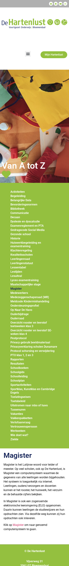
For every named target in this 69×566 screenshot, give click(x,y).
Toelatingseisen (20, 397)
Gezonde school (20, 234)
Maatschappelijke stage (25, 284)
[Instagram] (65, 4)
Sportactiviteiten (20, 385)
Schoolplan (17, 380)
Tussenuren (17, 409)
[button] (28, 54)
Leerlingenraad (20, 259)
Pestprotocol (18, 338)
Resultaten (17, 363)
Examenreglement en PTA (27, 225)
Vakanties (16, 414)
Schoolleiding (19, 376)
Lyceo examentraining (24, 280)
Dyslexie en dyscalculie (25, 221)
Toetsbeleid (17, 401)
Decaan (15, 217)
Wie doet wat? (19, 435)
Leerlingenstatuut (21, 263)
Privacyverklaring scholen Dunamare (33, 346)
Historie (15, 238)
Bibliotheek (17, 208)
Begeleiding (17, 196)
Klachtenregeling (21, 250)
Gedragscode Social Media (27, 230)
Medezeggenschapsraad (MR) (29, 297)
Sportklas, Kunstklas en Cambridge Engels (32, 390)
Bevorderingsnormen (23, 204)
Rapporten (17, 359)
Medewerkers (19, 293)
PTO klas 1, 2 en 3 (21, 355)
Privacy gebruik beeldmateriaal (30, 342)
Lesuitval (16, 276)
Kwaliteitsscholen (21, 254)
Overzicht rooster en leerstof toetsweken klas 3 (28, 324)
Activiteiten (17, 191)
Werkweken (17, 431)
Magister (16, 288)
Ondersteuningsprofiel (24, 305)
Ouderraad (17, 318)
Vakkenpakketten (21, 418)
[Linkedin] (56, 4)
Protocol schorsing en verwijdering (32, 351)
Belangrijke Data (20, 200)
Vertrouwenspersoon (23, 426)
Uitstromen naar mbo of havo (29, 405)
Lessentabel (18, 267)
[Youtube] (60, 4)
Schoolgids (17, 372)
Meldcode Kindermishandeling (29, 301)
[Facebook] (51, 4)
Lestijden (16, 271)
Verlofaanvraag (20, 422)
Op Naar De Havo (21, 310)
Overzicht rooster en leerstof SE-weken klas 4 (31, 332)
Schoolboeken (19, 368)
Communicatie (19, 213)
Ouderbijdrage (19, 314)
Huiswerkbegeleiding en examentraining (25, 244)
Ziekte (14, 439)
